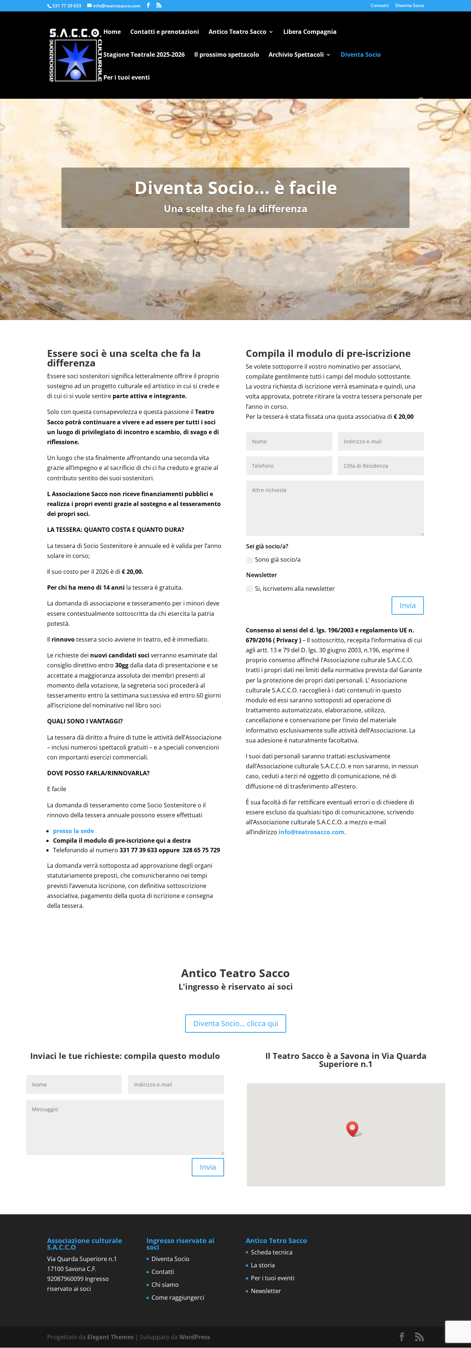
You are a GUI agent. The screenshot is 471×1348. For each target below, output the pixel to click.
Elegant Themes (110, 1337)
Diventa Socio (409, 5)
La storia (263, 1265)
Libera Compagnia (310, 32)
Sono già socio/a (278, 559)
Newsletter (266, 1291)
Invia (408, 605)
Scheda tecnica (272, 1252)
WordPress (194, 1337)
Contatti (380, 5)
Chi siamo (165, 1285)
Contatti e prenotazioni (164, 32)
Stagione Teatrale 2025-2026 (144, 55)
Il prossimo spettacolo (226, 55)
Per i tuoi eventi (126, 78)
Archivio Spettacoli (296, 55)
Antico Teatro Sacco (237, 32)
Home (112, 32)
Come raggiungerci (178, 1297)
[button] (354, 1129)
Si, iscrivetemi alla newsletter (295, 589)
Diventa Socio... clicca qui (235, 1023)
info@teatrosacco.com (311, 832)
